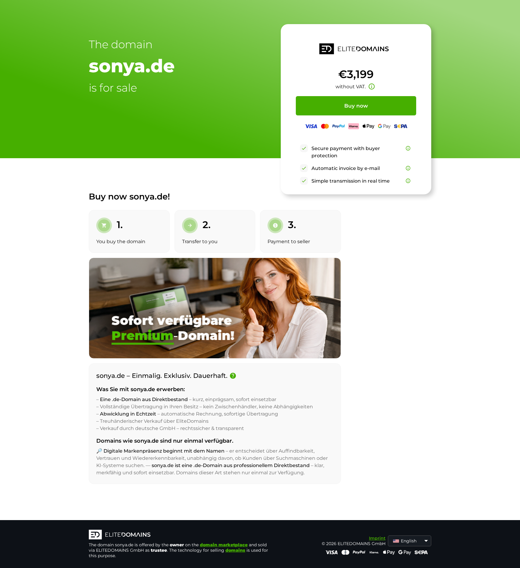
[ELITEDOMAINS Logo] (179, 535)
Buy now (356, 106)
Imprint (377, 538)
